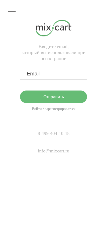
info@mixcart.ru (53, 150)
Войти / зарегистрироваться (53, 109)
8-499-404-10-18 (54, 133)
